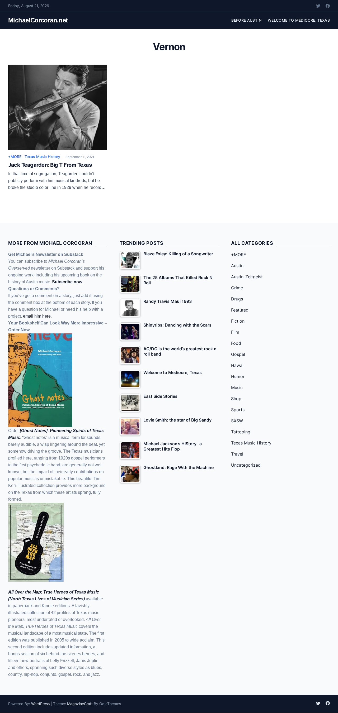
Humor (238, 376)
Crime (237, 287)
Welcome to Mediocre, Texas (299, 20)
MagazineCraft (80, 703)
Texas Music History (42, 156)
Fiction (238, 321)
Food (236, 343)
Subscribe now (67, 282)
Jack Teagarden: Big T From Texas (50, 165)
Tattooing (240, 431)
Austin (237, 265)
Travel (237, 454)
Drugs (237, 299)
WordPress (40, 703)
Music (237, 387)
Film (235, 332)
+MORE (14, 156)
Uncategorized (246, 465)
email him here (37, 316)
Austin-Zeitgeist (247, 276)
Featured (239, 310)
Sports (238, 409)
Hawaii (238, 365)
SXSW (237, 420)
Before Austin (246, 20)
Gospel (238, 354)
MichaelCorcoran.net (38, 20)
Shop (236, 398)
